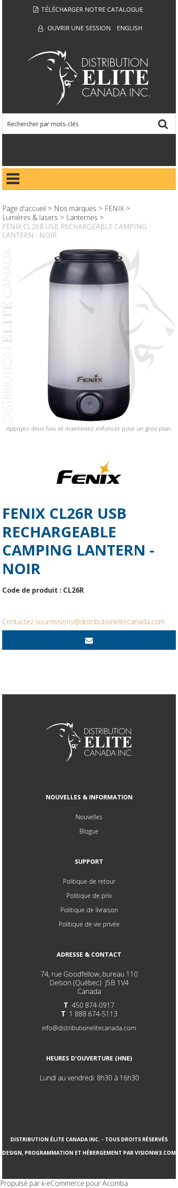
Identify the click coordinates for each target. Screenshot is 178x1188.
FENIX (114, 208)
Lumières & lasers (30, 217)
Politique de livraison (89, 910)
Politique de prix (89, 895)
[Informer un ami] (89, 640)
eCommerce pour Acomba (87, 1183)
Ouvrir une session (79, 28)
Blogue (89, 831)
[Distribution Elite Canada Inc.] (88, 77)
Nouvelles (89, 817)
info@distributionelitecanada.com (89, 1028)
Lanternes (82, 217)
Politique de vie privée (89, 924)
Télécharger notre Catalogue (92, 9)
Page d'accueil (24, 208)
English (129, 28)
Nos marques (75, 208)
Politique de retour (89, 881)
